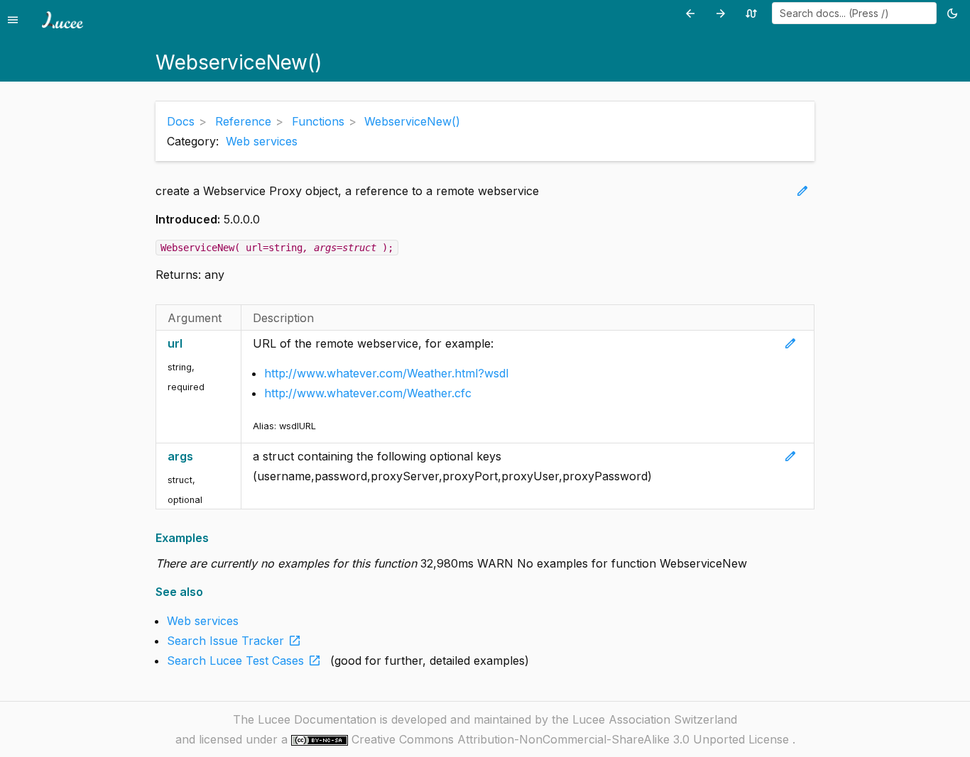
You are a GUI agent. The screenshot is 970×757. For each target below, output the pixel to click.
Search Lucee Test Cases (244, 660)
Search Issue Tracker (234, 641)
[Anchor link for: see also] (207, 592)
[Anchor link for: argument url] (190, 343)
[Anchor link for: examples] (213, 538)
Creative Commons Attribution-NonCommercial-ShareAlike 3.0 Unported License (572, 739)
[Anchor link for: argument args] (200, 456)
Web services (262, 141)
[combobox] (854, 13)
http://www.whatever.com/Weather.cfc (368, 393)
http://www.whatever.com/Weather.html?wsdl (386, 373)
